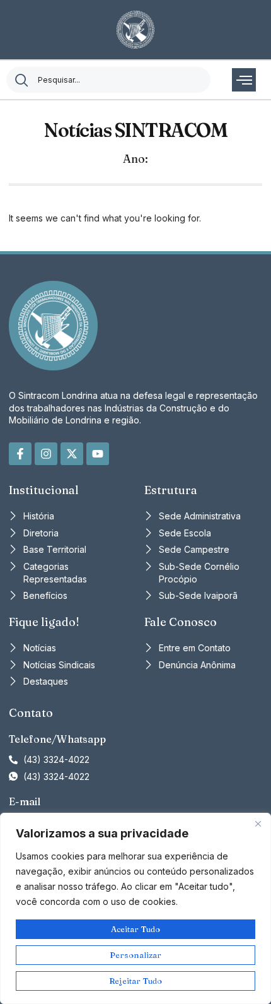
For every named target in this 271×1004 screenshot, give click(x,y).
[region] (135, 908)
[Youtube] (97, 453)
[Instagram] (46, 453)
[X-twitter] (72, 453)
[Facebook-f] (20, 453)
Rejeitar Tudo (135, 981)
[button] (244, 80)
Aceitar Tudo (135, 929)
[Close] (257, 823)
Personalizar (135, 955)
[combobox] (108, 80)
